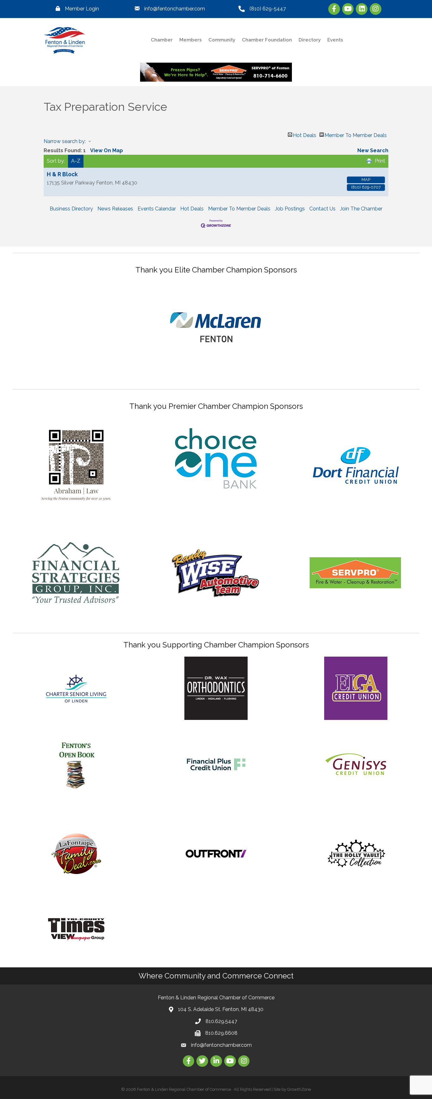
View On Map (106, 150)
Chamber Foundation (267, 40)
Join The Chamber (361, 209)
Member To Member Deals (355, 134)
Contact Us (322, 209)
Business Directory (71, 209)
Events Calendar (157, 209)
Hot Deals (304, 134)
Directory (310, 40)
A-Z (75, 161)
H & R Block (62, 174)
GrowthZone (299, 1089)
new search (372, 150)
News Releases (115, 209)
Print (380, 161)
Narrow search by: (65, 141)
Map (365, 179)
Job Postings (290, 209)
